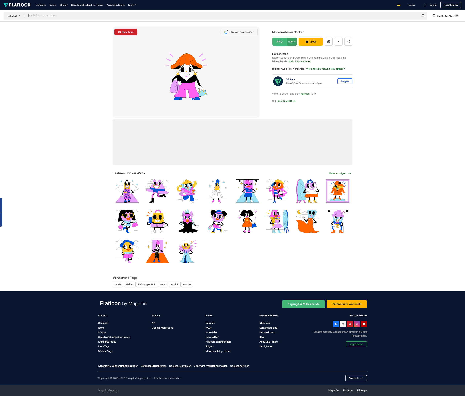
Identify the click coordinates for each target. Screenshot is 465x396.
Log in (433, 4)
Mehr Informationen (299, 61)
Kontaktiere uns (268, 327)
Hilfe (209, 315)
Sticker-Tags (105, 351)
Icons (53, 4)
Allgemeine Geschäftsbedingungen (118, 365)
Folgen (209, 346)
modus (187, 284)
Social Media (358, 315)
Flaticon (348, 390)
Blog (261, 336)
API (154, 322)
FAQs (209, 327)
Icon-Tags (104, 346)
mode (118, 284)
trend (163, 284)
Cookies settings (239, 366)
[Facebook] (336, 324)
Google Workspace (162, 327)
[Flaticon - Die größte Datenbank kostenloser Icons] (17, 5)
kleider (130, 284)
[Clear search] (415, 16)
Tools (156, 315)
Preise (411, 4)
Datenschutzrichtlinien (154, 365)
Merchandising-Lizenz (218, 351)
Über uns (264, 322)
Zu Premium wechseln (346, 304)
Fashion (305, 93)
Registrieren (451, 4)
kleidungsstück (146, 284)
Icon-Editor (212, 336)
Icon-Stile (211, 332)
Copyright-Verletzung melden (211, 365)
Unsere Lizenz (267, 332)
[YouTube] (364, 324)
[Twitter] (343, 324)
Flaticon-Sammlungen (218, 341)
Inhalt (102, 315)
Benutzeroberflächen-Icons (87, 4)
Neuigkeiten (266, 346)
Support (210, 322)
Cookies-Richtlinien (180, 365)
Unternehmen (268, 315)
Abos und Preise (268, 341)
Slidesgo (362, 390)
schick (175, 284)
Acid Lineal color (286, 101)
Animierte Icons (116, 4)
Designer (41, 4)
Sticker (64, 4)
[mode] (127, 191)
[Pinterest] (350, 324)
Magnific (333, 390)
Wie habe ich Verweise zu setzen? (325, 68)
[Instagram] (357, 324)
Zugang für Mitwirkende (304, 304)
